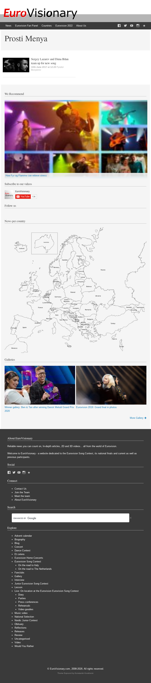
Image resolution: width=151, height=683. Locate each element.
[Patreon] (144, 25)
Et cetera (19, 554)
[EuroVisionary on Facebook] (119, 25)
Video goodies (25, 609)
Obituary (19, 624)
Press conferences (28, 602)
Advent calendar (23, 535)
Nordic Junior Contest (26, 620)
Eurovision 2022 (64, 25)
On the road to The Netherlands (35, 569)
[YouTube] (132, 25)
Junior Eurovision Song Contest (31, 583)
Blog (17, 543)
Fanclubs (19, 572)
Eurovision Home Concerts (29, 557)
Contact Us (21, 488)
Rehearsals (24, 605)
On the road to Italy (28, 565)
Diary (21, 594)
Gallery (18, 576)
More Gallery (136, 418)
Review (18, 635)
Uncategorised (22, 638)
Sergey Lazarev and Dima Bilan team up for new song (50, 61)
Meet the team (22, 496)
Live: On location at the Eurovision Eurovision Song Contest (47, 591)
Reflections (21, 627)
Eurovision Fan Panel (26, 25)
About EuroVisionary (25, 499)
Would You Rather (24, 646)
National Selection (24, 616)
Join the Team (22, 492)
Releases (19, 631)
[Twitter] (125, 25)
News (8, 25)
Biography (20, 539)
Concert (19, 546)
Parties (22, 598)
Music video (21, 613)
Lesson (18, 587)
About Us (81, 25)
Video (18, 642)
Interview (19, 580)
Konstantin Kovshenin (84, 673)
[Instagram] (138, 25)
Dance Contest (22, 550)
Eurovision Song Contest (28, 561)
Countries (47, 25)
